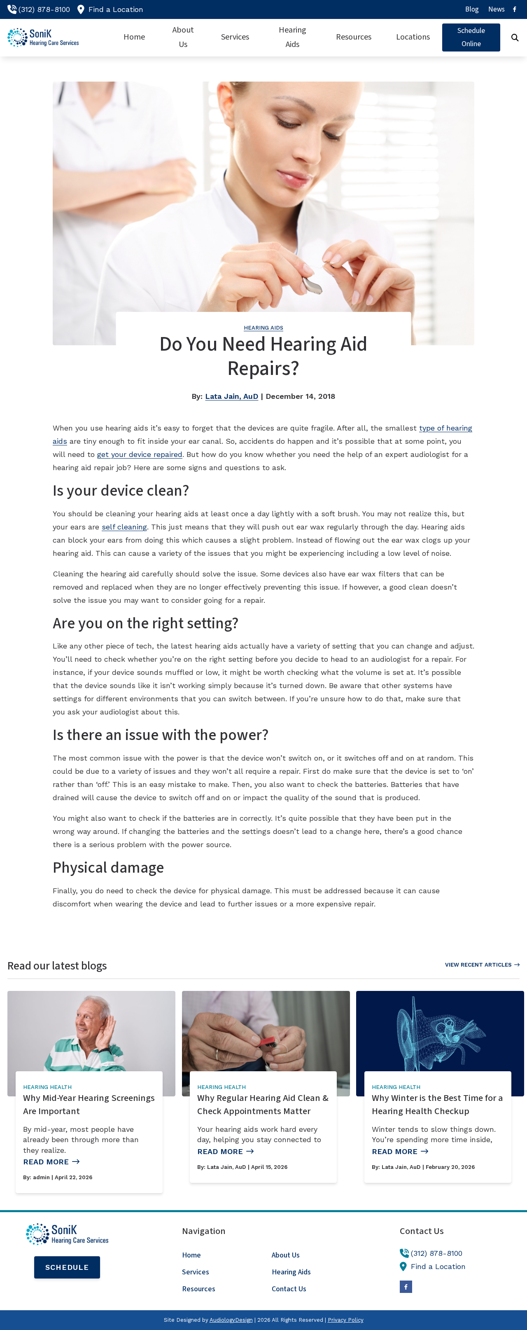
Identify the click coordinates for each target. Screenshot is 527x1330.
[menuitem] (472, 9)
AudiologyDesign (231, 1320)
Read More (46, 1161)
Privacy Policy (346, 1320)
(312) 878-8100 (44, 9)
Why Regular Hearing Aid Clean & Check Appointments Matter (263, 1104)
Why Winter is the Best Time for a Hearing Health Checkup (437, 1104)
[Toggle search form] (515, 37)
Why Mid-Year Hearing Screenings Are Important (89, 1104)
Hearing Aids (263, 328)
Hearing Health (47, 1087)
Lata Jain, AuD (231, 396)
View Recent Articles (478, 965)
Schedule (67, 1267)
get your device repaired (139, 454)
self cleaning (124, 526)
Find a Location (116, 9)
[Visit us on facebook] (515, 9)
